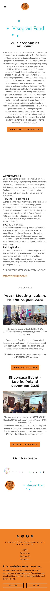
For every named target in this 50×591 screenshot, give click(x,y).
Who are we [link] (25, 553)
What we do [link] (25, 556)
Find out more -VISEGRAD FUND (25, 129)
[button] (4, 6)
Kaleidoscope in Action (25, 367)
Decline (13, 585)
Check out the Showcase (25, 444)
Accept (37, 585)
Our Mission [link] (25, 559)
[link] (25, 6)
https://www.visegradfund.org (15, 276)
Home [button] (25, 550)
